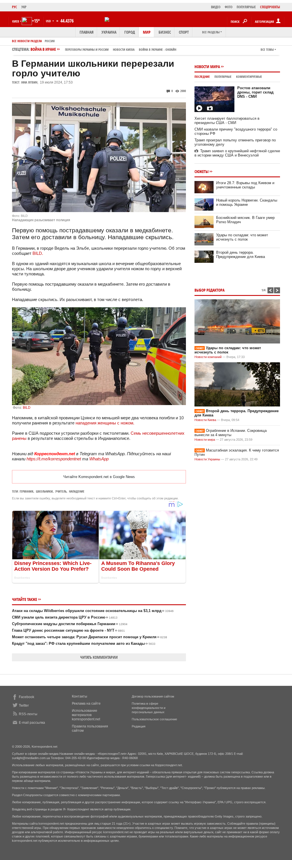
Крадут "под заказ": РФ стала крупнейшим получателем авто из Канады (83, 643)
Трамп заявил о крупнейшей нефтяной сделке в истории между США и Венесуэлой (237, 153)
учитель (60, 491)
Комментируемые (249, 76)
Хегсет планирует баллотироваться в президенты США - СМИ (226, 120)
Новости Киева (205, 420)
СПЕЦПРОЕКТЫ (270, 7)
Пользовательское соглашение (154, 719)
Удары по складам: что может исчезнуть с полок (242, 237)
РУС (14, 7)
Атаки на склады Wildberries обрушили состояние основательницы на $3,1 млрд (93, 611)
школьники (44, 491)
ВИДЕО (215, 7)
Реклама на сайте (86, 704)
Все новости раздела (27, 41)
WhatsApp (99, 458)
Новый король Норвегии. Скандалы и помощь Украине (246, 202)
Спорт (184, 32)
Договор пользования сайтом (153, 696)
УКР (24, 7)
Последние (202, 76)
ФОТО (228, 7)
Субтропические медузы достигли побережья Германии (69, 624)
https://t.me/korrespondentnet (54, 458)
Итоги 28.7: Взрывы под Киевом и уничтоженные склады (245, 185)
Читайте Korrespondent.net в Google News (99, 477)
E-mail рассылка (32, 723)
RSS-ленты (28, 714)
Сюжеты (201, 171)
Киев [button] (15, 21)
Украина (109, 32)
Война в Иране (103, 49)
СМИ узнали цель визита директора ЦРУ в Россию (64, 617)
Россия (50, 41)
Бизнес (165, 32)
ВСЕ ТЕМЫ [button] (267, 49)
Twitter (24, 705)
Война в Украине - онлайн (157, 49)
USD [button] (49, 21)
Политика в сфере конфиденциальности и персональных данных (148, 708)
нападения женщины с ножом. (104, 422)
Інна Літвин (29, 82)
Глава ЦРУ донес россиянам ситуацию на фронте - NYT (68, 630)
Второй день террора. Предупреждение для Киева (240, 254)
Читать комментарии (99, 657)
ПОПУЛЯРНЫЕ (246, 7)
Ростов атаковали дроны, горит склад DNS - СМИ (255, 92)
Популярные (223, 76)
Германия (26, 491)
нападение (76, 491)
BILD (27, 408)
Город (129, 32)
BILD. (38, 253)
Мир (147, 32)
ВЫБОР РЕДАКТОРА (209, 290)
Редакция (138, 726)
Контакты (79, 696)
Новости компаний (208, 357)
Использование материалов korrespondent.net (86, 715)
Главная (87, 32)
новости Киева (124, 49)
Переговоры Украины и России (87, 49)
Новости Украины (207, 459)
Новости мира (207, 66)
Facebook (26, 697)
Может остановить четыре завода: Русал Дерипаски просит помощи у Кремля (89, 637)
